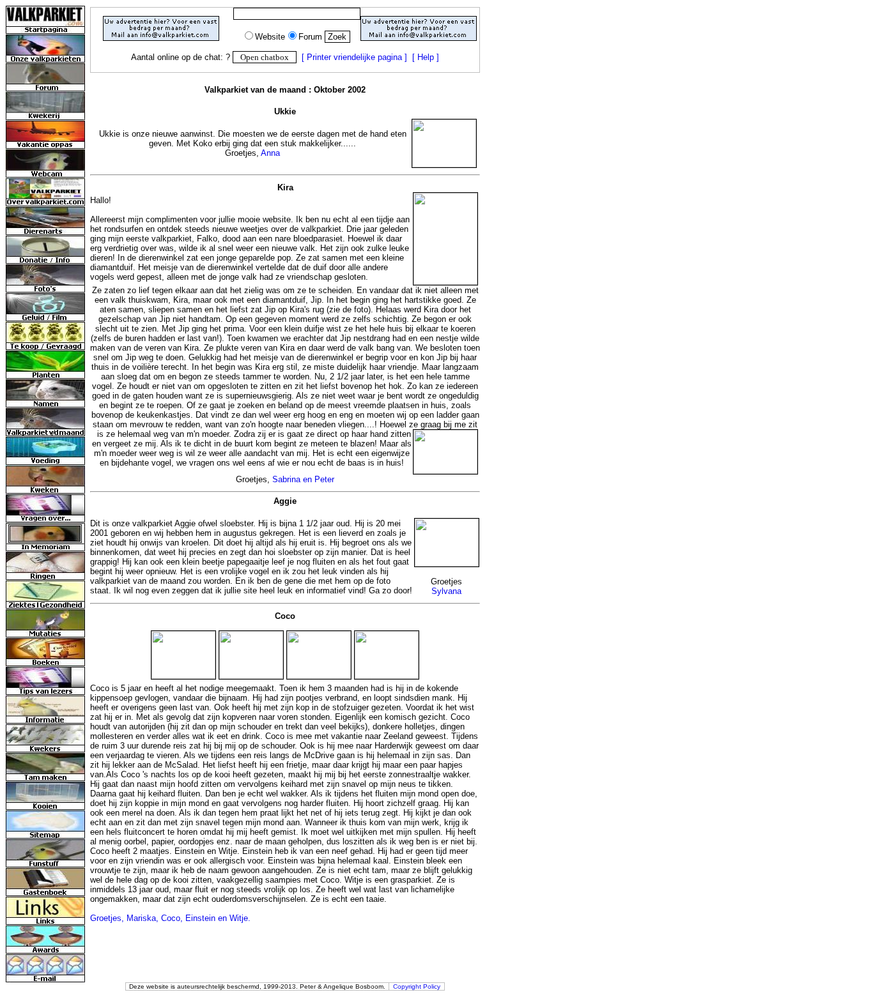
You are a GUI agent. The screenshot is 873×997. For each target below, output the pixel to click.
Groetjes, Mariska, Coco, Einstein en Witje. (170, 918)
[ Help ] (425, 57)
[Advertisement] (285, 77)
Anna (270, 153)
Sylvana (446, 591)
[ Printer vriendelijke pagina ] (354, 57)
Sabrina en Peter (303, 479)
